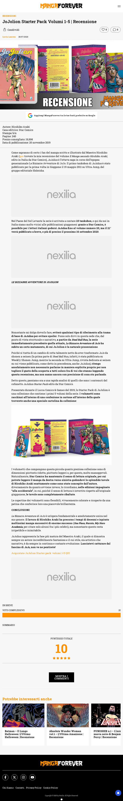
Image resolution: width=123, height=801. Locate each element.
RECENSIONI (9, 16)
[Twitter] (12, 775)
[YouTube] (30, 775)
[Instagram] (21, 775)
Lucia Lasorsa (9, 37)
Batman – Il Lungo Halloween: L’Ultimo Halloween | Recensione (19, 734)
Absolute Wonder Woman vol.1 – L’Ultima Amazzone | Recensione (66, 734)
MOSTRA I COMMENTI (61, 677)
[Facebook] (3, 775)
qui (22, 156)
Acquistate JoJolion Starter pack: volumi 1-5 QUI (40, 553)
